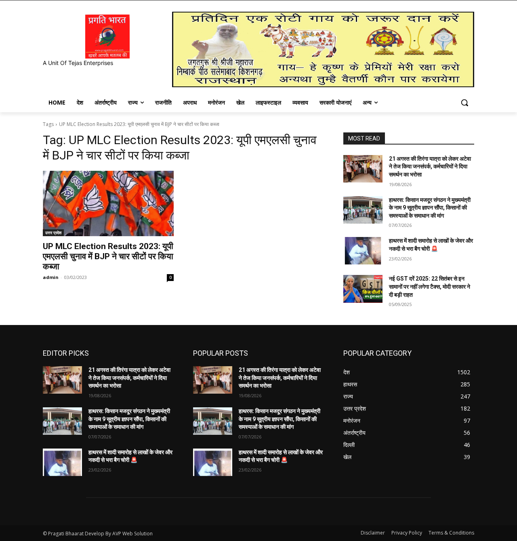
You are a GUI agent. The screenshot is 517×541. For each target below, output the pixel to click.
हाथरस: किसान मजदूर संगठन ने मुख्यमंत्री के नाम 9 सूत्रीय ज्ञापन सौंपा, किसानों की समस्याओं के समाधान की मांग (430, 208)
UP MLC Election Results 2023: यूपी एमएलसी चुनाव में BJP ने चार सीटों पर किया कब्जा (108, 256)
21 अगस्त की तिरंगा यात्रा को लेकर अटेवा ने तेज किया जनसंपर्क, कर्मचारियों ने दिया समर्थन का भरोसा (430, 166)
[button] (464, 102)
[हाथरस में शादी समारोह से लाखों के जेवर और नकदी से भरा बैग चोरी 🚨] (362, 250)
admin (51, 277)
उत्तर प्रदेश (53, 232)
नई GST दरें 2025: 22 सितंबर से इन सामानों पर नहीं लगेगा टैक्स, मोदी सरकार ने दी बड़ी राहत (429, 286)
